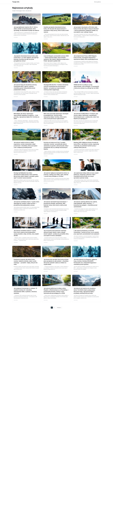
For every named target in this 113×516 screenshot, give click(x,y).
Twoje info (15, 2)
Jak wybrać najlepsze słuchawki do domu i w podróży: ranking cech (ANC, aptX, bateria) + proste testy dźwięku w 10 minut (56, 174)
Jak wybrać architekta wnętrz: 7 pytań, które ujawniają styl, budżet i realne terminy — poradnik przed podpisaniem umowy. (26, 203)
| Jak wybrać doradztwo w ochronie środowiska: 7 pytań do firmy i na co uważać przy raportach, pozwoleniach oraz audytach (86, 232)
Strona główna (97, 1)
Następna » (59, 307)
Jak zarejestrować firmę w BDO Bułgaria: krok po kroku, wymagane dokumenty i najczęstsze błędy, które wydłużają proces (86, 57)
